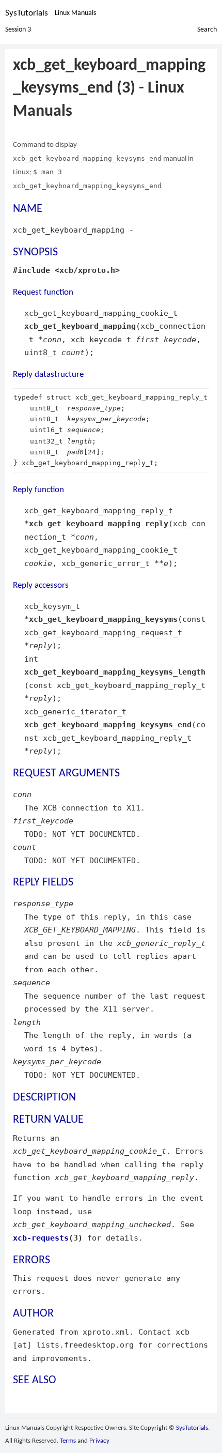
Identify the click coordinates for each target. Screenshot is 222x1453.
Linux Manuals (75, 13)
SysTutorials (26, 13)
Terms (68, 1440)
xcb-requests (41, 1237)
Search (207, 30)
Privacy (99, 1440)
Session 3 (18, 30)
